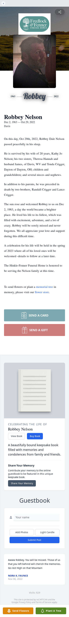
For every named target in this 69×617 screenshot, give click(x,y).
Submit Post (34, 540)
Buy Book (35, 436)
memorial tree (44, 287)
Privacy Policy (25, 602)
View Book (16, 436)
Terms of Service (43, 602)
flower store (42, 292)
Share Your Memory (22, 483)
